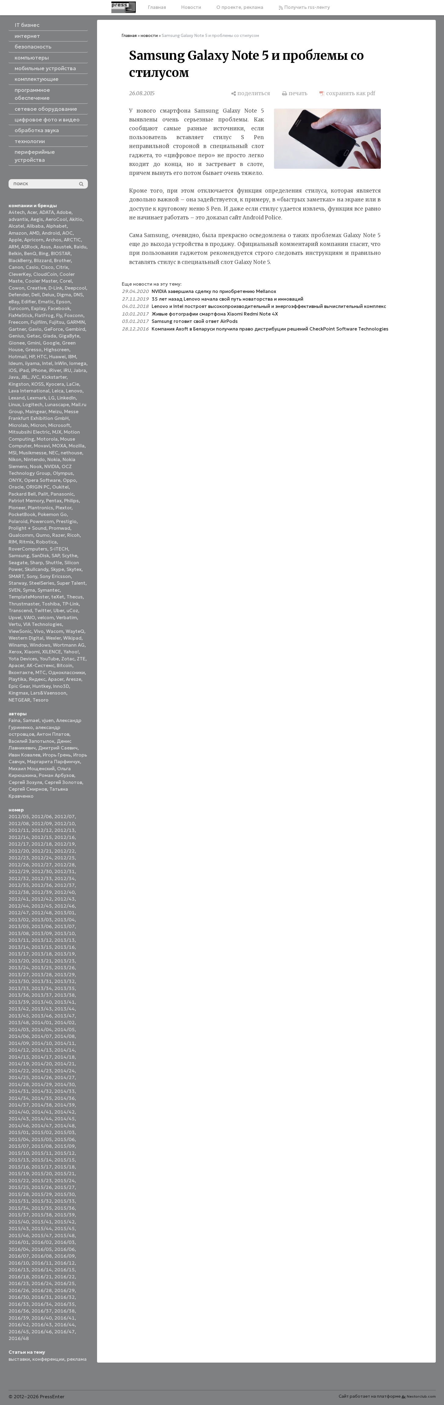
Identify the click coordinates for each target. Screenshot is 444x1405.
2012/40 (64, 892)
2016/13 (19, 1270)
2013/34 (41, 988)
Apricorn (33, 240)
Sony (32, 576)
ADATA (46, 212)
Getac (33, 336)
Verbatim (66, 617)
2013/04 (64, 920)
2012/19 (64, 844)
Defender (19, 295)
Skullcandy (36, 569)
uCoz (72, 610)
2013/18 (41, 954)
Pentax (54, 501)
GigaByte (69, 336)
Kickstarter (54, 377)
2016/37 (41, 1311)
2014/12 (19, 1050)
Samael (31, 720)
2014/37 (19, 1105)
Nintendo (34, 459)
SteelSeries (41, 583)
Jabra (80, 370)
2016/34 (41, 1304)
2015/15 (64, 1160)
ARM (14, 247)
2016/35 (64, 1304)
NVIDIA (51, 466)
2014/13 (41, 1050)
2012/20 (19, 851)
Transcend (20, 610)
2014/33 (64, 1091)
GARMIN (76, 322)
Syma (29, 590)
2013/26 (64, 967)
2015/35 (41, 1208)
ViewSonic (20, 631)
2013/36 (19, 995)
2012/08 (19, 823)
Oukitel (60, 487)
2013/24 (19, 967)
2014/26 (41, 1077)
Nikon (15, 459)
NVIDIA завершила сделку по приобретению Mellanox (214, 291)
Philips (71, 501)
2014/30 (64, 1084)
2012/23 (19, 858)
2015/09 (64, 1146)
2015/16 (19, 1167)
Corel (66, 281)
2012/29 (19, 871)
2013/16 (64, 947)
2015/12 (64, 1153)
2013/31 (41, 981)
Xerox (15, 652)
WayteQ (75, 631)
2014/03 (19, 1029)
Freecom (18, 322)
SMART (16, 576)
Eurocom (19, 308)
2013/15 (41, 947)
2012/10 (64, 823)
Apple (15, 240)
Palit (43, 494)
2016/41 (64, 1318)
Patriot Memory (26, 501)
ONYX (15, 480)
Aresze (73, 679)
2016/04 (19, 1249)
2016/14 (41, 1270)
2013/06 (41, 926)
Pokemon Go (52, 514)
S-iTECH (59, 549)
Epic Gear (19, 686)
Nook (36, 466)
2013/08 (19, 933)
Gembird (75, 329)
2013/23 (64, 961)
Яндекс (37, 679)
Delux (48, 295)
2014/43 (19, 1118)
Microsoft (59, 425)
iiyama (32, 363)
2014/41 (41, 1112)
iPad (24, 370)
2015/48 (64, 1235)
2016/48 (19, 1338)
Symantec (49, 590)
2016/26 (19, 1290)
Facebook (59, 308)
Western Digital (26, 638)
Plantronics (40, 508)
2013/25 (41, 967)
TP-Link (70, 604)
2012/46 (64, 906)
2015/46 (19, 1235)
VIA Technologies (42, 624)
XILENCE (51, 652)
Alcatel (16, 226)
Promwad (59, 528)
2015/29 (41, 1194)
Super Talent (71, 583)
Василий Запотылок (31, 741)
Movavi (42, 446)
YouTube (49, 659)
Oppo (69, 480)
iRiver (55, 370)
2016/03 (64, 1242)
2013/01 (64, 913)
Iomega (77, 363)
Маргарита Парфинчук (53, 761)
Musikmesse (32, 453)
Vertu (15, 624)
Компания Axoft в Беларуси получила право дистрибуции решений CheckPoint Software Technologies (270, 329)
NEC (53, 453)
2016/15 (64, 1270)
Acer (32, 212)
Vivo (39, 631)
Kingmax (18, 693)
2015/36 (64, 1208)
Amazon (18, 233)
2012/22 (64, 851)
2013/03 (41, 920)
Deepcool (75, 288)
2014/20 (41, 1064)
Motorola (47, 439)
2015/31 (19, 1201)
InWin (61, 363)
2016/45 (19, 1332)
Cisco (47, 267)
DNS (78, 295)
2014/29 (41, 1084)
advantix (18, 219)
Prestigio (66, 521)
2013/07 (64, 926)
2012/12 (41, 830)
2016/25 (64, 1283)
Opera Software (42, 480)
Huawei (57, 356)
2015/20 (41, 1173)
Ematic (46, 302)
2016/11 (41, 1263)
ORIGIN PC (38, 487)
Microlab (18, 425)
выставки (19, 1359)
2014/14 (64, 1050)
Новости (191, 7)
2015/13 (19, 1160)
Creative (36, 288)
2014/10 (41, 1043)
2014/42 (64, 1112)
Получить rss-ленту (306, 7)
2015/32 (41, 1201)
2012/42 (41, 899)
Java (14, 377)
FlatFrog (44, 315)
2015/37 (19, 1215)
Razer (58, 535)
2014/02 (64, 1022)
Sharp (36, 562)
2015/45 (64, 1228)
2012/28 (64, 865)
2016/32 (64, 1297)
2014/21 (64, 1064)
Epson (63, 302)
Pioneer (17, 508)
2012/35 (19, 885)
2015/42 (64, 1222)
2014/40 (19, 1112)
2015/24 (64, 1180)
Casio (32, 267)
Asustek (62, 247)
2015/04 (19, 1139)
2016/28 (41, 1290)
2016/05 (41, 1249)
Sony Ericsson (55, 576)
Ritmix (26, 542)
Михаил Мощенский (32, 768)
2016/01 (19, 1242)
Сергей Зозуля (25, 782)
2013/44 (64, 1009)
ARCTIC (72, 240)
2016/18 (19, 1277)
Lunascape (57, 404)
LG (52, 398)
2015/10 (19, 1153)
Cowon (16, 288)
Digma (64, 295)
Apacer (55, 679)
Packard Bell (22, 494)
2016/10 (19, 1263)
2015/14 (41, 1160)
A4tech (17, 212)
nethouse (71, 453)
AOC (67, 233)
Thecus (75, 597)
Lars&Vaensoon (48, 693)
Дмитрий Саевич (58, 748)
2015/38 (41, 1215)
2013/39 (19, 1002)
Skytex (74, 569)
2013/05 (19, 926)
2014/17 (41, 1057)
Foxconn (73, 315)
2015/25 (19, 1187)
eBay (14, 302)
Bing (44, 253)
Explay (38, 308)
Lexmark (36, 398)
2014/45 (64, 1118)
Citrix (62, 267)
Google (51, 343)
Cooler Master (41, 281)
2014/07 (41, 1036)
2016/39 (19, 1318)
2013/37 (41, 995)
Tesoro (41, 700)
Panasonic (62, 494)
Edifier (28, 302)
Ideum (16, 363)
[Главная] (123, 7)
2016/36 (19, 1311)
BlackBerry (20, 260)
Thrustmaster (24, 604)
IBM (72, 356)
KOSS (37, 384)
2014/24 (64, 1071)
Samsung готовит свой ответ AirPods (195, 321)
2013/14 (19, 947)
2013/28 (41, 974)
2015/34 (19, 1208)
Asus (45, 247)
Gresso (33, 349)
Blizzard (43, 260)
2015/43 (19, 1228)
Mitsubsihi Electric (29, 432)
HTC (42, 356)
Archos (53, 240)
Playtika (17, 679)
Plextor (63, 508)
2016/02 (41, 1242)
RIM (13, 542)
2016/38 (64, 1311)
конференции (48, 1359)
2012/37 (64, 885)
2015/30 (64, 1194)
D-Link (55, 288)
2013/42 (19, 1009)
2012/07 (64, 816)
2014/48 (64, 1126)
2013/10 (64, 933)
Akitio (75, 219)
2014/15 (19, 1057)
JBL (24, 377)
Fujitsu (56, 322)
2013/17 (19, 954)
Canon (16, 267)
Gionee (17, 343)
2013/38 (64, 995)
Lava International (29, 391)
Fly (59, 315)
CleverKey (20, 274)
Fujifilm (39, 322)
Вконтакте (21, 672)
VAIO (29, 617)
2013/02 (19, 920)
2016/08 (41, 1256)
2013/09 (41, 933)
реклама (77, 1359)
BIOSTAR (60, 253)
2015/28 (19, 1194)
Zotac (67, 659)
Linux (14, 404)
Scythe (69, 555)
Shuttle (53, 562)
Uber (58, 610)
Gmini (33, 343)
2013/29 (64, 974)
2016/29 (64, 1290)
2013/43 (41, 1009)
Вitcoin (64, 665)
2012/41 (19, 899)
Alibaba (35, 226)
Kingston (19, 384)
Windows (40, 645)
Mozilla (77, 446)
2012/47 (19, 913)
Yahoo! (71, 652)
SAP (56, 555)
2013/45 (19, 1016)
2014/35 (41, 1098)
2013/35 (64, 988)
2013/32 (64, 981)
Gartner (17, 329)
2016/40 (41, 1318)
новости (149, 35)
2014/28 (19, 1084)
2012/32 (19, 878)
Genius (16, 336)
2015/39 (64, 1215)
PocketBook (22, 514)
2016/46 (41, 1332)
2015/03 (64, 1132)
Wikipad (72, 638)
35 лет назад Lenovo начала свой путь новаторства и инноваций (227, 299)
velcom (46, 617)
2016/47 (64, 1332)
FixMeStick (20, 315)
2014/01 (41, 1022)
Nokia (53, 459)
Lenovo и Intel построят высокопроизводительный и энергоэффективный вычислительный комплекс (269, 306)
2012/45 (41, 906)
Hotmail (18, 356)
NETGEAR (19, 700)
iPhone (38, 370)
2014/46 (19, 1126)
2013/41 (64, 1002)
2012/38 (19, 892)
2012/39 (41, 892)
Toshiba (51, 604)
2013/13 (64, 940)
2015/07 (19, 1146)
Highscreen (56, 349)
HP (31, 356)
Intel (47, 363)
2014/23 (41, 1071)
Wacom (54, 631)
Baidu (80, 247)
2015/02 (41, 1132)
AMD (34, 233)
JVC (35, 377)
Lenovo (74, 391)
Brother (62, 260)
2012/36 (41, 885)
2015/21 (64, 1173)
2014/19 (19, 1064)
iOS (12, 370)
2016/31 (41, 1297)
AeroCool (56, 219)
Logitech (32, 404)
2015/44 (41, 1228)
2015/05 (41, 1139)
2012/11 (19, 830)
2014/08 (64, 1036)
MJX (56, 432)
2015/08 (41, 1146)
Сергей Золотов (63, 782)
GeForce (53, 329)
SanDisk (40, 555)
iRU (67, 370)
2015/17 (41, 1167)
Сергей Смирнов (28, 789)
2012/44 (19, 906)
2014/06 (19, 1036)
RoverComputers (28, 549)
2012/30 (41, 871)
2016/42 (19, 1324)
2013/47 (64, 1016)
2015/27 (64, 1187)
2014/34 (19, 1098)
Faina (14, 720)
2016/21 (41, 1277)
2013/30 (19, 981)
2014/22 (19, 1071)
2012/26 (19, 865)
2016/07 (19, 1256)
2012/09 (41, 823)
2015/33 (64, 1201)
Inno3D (61, 686)
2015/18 (64, 1167)
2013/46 (41, 1016)
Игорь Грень (57, 755)
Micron (38, 425)
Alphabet (56, 226)
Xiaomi (32, 652)
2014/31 (19, 1091)
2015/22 (19, 1180)
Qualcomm (21, 535)
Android (51, 233)
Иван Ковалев (24, 755)
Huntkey (41, 686)
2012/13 (64, 830)
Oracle (16, 487)
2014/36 (64, 1098)
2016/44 (64, 1324)
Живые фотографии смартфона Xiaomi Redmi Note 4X (215, 314)
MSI (12, 453)
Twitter (42, 610)
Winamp (18, 645)
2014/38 (41, 1105)
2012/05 (19, 816)
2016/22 (64, 1277)
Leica (57, 391)
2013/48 (19, 1022)
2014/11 (64, 1043)
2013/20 (19, 961)
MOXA (59, 446)
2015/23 (41, 1180)
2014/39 (64, 1105)
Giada (49, 336)
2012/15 (41, 837)
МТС (40, 672)
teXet (57, 597)
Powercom (42, 521)
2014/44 (41, 1118)
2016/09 (64, 1256)
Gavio (35, 329)
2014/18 (64, 1057)
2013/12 (41, 940)
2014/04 (41, 1029)
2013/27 (19, 974)
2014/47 (41, 1126)
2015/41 (41, 1222)
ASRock (29, 247)
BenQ (30, 253)
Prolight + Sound (27, 528)
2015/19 (19, 1173)
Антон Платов (53, 734)
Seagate (18, 562)
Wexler (53, 638)
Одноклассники (66, 672)
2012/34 (64, 878)
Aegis (37, 219)
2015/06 (64, 1139)
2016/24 (41, 1283)
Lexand (17, 398)
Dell (35, 295)
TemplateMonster (29, 597)
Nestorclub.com (421, 1396)
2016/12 (64, 1263)
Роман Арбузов (56, 775)
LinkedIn (66, 398)
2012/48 (41, 913)
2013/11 (19, 940)
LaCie (73, 384)
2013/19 (64, 954)
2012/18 (41, 844)
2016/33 (19, 1304)
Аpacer (16, 665)
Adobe (63, 212)
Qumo (43, 535)
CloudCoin (45, 274)
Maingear (35, 411)
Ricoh (73, 535)
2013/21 (41, 961)
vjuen (48, 720)
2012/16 (64, 837)
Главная (157, 7)
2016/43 (41, 1324)
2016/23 (19, 1283)
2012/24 (41, 858)
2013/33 (19, 988)
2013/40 (41, 1002)
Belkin (15, 253)
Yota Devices (23, 659)
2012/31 (64, 871)
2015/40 (19, 1222)
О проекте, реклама (239, 7)
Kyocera (55, 384)
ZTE (81, 659)
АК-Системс (40, 665)
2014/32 (41, 1091)
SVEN (14, 590)
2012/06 (41, 816)
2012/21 (41, 851)
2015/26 (41, 1187)
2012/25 (64, 858)
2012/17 (19, 844)
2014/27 (64, 1077)
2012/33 (41, 878)
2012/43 (64, 899)
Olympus (63, 473)
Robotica (46, 542)
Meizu (55, 411)
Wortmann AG (69, 645)
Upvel (15, 617)
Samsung (19, 555)
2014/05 (64, 1029)
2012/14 (19, 837)
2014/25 (19, 1077)
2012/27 (41, 865)
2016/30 (19, 1297)
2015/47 (41, 1235)
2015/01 (19, 1132)
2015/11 (41, 1153)
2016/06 (64, 1249)
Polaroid (18, 521)
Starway (18, 583)
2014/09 (19, 1043)
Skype (57, 569)
